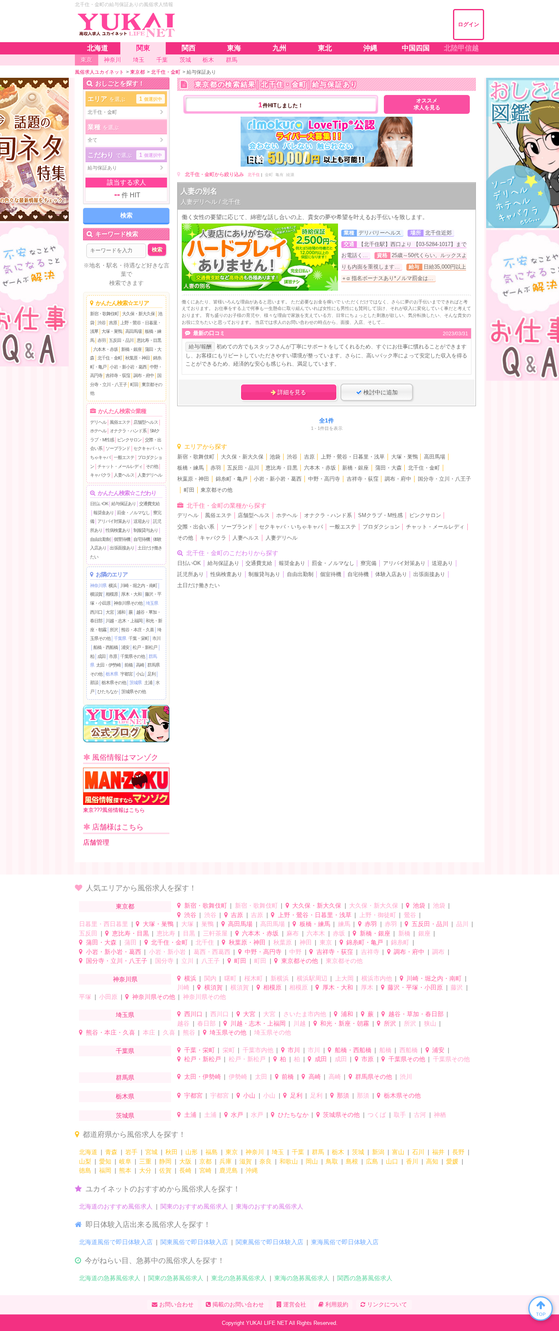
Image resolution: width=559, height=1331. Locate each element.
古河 (420, 1114)
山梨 (85, 1161)
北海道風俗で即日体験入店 (116, 1241)
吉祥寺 (370, 951)
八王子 (210, 960)
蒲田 (130, 942)
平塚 (85, 996)
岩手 (131, 1151)
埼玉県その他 (228, 1032)
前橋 (128, 664)
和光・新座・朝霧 (344, 1023)
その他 (152, 466)
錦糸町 (400, 942)
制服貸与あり (145, 530)
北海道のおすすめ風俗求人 (116, 1206)
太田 (261, 1076)
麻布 (292, 933)
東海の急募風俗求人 (301, 1278)
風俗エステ (120, 422)
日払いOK (99, 503)
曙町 (230, 978)
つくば (376, 1114)
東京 (326, 942)
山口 (392, 1161)
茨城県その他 (133, 691)
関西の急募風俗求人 (364, 1278)
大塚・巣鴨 (111, 331)
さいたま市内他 (304, 1013)
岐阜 (125, 1161)
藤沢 (457, 987)
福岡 (105, 1170)
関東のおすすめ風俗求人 (194, 1206)
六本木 (316, 933)
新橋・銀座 (131, 349)
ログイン (468, 24)
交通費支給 (149, 503)
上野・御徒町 (377, 914)
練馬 (344, 923)
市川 (156, 638)
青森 (111, 1151)
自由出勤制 (100, 539)
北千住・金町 (109, 357)
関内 (210, 978)
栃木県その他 (113, 682)
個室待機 (122, 539)
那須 (94, 682)
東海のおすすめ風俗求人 (269, 1206)
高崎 (140, 664)
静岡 (165, 1161)
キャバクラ (100, 474)
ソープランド (118, 448)
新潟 (378, 1151)
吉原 (113, 322)
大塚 (187, 923)
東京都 (125, 906)
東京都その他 (216, 490)
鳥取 (332, 1161)
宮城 (151, 1151)
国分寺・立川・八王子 (444, 479)
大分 (145, 1170)
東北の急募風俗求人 (238, 1278)
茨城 (358, 1151)
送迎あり (141, 521)
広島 (372, 1161)
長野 (458, 1151)
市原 (113, 656)
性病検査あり (118, 530)
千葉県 (120, 638)
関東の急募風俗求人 (175, 1278)
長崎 (185, 1170)
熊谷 (189, 1032)
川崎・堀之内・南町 (138, 585)
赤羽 (101, 340)
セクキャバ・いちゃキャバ (291, 527)
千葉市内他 (258, 1049)
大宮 (110, 612)
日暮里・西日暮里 (103, 923)
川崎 (183, 987)
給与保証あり (123, 503)
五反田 (88, 933)
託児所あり (190, 574)
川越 (299, 1023)
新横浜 (279, 978)
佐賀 (165, 1170)
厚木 (367, 987)
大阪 (185, 1161)
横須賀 (96, 594)
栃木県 (112, 673)
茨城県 (135, 682)
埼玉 (278, 1151)
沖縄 (252, 1170)
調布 (438, 951)
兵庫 (225, 1161)
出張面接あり (122, 547)
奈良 (265, 1161)
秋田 (171, 1151)
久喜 (169, 1032)
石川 (418, 1151)
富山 (398, 1151)
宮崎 (205, 1170)
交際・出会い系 (195, 527)
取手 (400, 1114)
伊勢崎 (238, 1076)
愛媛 (452, 1161)
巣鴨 (207, 923)
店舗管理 (96, 842)
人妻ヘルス (124, 474)
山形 (191, 1151)
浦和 (121, 612)
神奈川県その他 (128, 603)
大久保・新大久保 (138, 313)
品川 (462, 923)
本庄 (149, 1032)
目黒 (189, 933)
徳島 (85, 1170)
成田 (101, 656)
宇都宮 (126, 673)
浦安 (125, 647)
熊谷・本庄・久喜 (137, 629)
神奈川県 (98, 585)
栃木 (338, 1151)
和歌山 (289, 1161)
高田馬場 (133, 331)
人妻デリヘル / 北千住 (210, 201)
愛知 (105, 1161)
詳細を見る (291, 392)
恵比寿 (166, 933)
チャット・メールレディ (119, 466)
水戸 (237, 1115)
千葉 (298, 1151)
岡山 (312, 1161)
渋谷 (101, 322)
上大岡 (344, 978)
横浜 (112, 585)
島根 (352, 1161)
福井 (438, 1151)
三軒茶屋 (215, 933)
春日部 (206, 1023)
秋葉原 (282, 942)
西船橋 (408, 1049)
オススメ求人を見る (427, 104)
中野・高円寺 (324, 479)
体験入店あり (391, 574)
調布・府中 (143, 375)
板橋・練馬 (190, 468)
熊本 (125, 1170)
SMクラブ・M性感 (380, 515)
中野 (295, 951)
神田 (306, 942)
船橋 (385, 1049)
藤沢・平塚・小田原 (415, 987)
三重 (145, 1161)
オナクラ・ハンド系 (128, 430)
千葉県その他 (132, 656)
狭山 (430, 1023)
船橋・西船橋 (105, 647)
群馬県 (125, 1077)
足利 (151, 673)
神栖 (440, 1114)
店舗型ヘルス (145, 422)
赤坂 (339, 933)
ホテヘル (98, 430)
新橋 (404, 933)
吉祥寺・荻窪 (118, 375)
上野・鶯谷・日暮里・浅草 (353, 457)
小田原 (108, 996)
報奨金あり (103, 512)
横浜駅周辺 (312, 978)
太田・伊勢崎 (108, 664)
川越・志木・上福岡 (124, 620)
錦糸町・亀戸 (232, 479)
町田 (134, 384)
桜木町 (253, 978)
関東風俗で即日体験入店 (194, 1241)
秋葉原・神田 (137, 357)
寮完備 (368, 563)
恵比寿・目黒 (149, 340)
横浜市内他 (376, 978)
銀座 (424, 933)
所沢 (114, 629)
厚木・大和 (131, 594)
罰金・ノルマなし (133, 512)
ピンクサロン (129, 439)
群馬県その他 (373, 1076)
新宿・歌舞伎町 (104, 313)
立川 (187, 960)
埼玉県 (152, 603)
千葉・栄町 (138, 638)
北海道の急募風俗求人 (109, 1278)
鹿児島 (228, 1170)
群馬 (318, 1151)
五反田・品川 (121, 340)
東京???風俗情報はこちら (114, 810)
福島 (211, 1151)
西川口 (96, 612)
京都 (205, 1161)
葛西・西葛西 (212, 951)
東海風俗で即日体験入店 (345, 1241)
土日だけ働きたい (198, 585)
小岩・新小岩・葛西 (128, 366)
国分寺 (164, 960)
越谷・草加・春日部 (416, 1014)
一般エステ (124, 457)
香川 (412, 1161)
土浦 (148, 682)
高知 (432, 1161)
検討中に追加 (380, 392)
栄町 (229, 1049)
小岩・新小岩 (167, 951)
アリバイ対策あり (113, 521)
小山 (140, 673)
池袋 (275, 457)
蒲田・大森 (388, 468)
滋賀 (245, 1161)
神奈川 (255, 1151)
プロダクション (381, 527)
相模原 (112, 594)
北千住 (254, 174)
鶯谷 (410, 914)
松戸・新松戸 (145, 647)
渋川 (406, 1076)
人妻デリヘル (149, 474)
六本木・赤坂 (105, 349)
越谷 (183, 1023)
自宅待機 (141, 539)
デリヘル (98, 422)
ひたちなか (107, 691)
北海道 (88, 1151)
